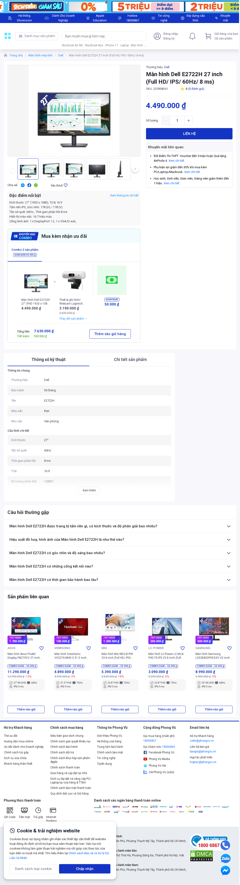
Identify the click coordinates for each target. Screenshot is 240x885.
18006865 (168, 746)
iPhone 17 (111, 45)
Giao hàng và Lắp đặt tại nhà (68, 773)
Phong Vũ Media (159, 759)
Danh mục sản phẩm (40, 36)
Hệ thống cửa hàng (109, 741)
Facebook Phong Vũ (161, 752)
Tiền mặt (24, 817)
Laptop (124, 45)
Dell (166, 67)
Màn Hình (137, 45)
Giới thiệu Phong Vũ (109, 735)
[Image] (120, 6)
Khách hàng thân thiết (18, 763)
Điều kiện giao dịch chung (66, 735)
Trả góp (38, 817)
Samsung (202, 648)
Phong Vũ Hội (157, 765)
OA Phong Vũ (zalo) (161, 772)
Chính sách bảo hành (64, 746)
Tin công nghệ (106, 758)
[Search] (142, 36)
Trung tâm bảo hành (110, 746)
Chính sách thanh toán (65, 767)
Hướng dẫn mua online (18, 741)
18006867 (149, 740)
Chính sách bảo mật (110, 752)
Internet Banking (51, 818)
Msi (104, 648)
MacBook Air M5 (72, 45)
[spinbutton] (177, 120)
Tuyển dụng (104, 763)
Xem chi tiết (176, 160)
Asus (11, 648)
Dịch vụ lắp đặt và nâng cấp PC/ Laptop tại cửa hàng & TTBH (70, 780)
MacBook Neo (94, 45)
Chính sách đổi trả (62, 752)
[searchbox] (100, 36)
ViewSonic (62, 648)
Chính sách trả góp (16, 752)
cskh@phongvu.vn (202, 740)
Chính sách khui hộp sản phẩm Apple (70, 760)
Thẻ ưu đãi (10, 735)
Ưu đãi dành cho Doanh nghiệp (23, 746)
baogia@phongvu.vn (203, 751)
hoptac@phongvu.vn (203, 762)
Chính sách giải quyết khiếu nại (70, 741)
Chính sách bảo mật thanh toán (70, 788)
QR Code (9, 817)
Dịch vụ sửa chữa (15, 758)
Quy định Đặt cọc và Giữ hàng (69, 793)
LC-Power (156, 648)
